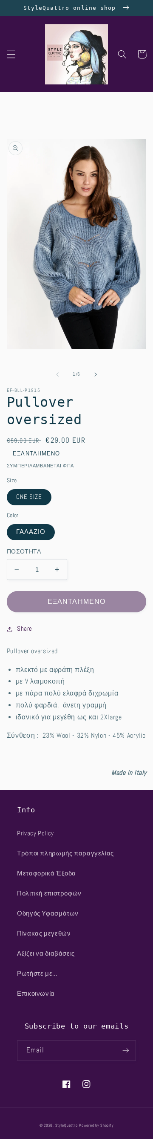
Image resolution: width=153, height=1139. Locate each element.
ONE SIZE (29, 497)
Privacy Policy (35, 833)
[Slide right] (95, 374)
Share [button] (24, 628)
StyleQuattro (66, 1125)
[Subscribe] (126, 1050)
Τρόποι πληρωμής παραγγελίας (65, 853)
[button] (11, 54)
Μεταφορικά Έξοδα (46, 873)
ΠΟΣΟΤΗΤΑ (24, 551)
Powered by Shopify (96, 1125)
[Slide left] (57, 374)
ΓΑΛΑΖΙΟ (30, 532)
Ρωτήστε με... (37, 973)
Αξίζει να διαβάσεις (46, 953)
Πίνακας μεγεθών (44, 933)
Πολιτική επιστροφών (49, 893)
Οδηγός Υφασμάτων (48, 913)
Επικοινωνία (36, 993)
